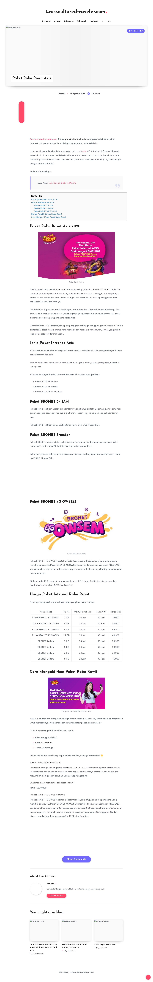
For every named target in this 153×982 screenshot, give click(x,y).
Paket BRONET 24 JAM (43, 205)
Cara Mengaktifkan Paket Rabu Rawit (48, 217)
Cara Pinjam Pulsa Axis (104, 945)
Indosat (94, 21)
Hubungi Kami (88, 972)
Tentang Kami (75, 972)
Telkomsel (81, 21)
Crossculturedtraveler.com (75, 11)
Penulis (50, 884)
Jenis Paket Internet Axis (42, 202)
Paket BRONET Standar (44, 208)
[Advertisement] (76, 118)
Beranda (46, 21)
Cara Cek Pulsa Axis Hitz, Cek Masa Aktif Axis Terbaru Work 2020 (43, 947)
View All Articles (56, 895)
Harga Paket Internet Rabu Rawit (46, 214)
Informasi (69, 21)
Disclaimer (63, 972)
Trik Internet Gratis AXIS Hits (62, 183)
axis (84, 151)
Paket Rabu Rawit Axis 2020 (44, 199)
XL (109, 21)
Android (57, 21)
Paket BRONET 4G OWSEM (45, 211)
